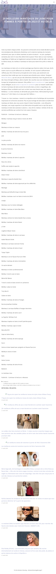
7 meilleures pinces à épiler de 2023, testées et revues (16, 383)
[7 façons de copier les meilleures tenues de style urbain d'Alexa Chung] (28, 394)
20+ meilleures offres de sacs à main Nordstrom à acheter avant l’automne (24, 408)
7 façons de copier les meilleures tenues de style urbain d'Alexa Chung (23, 398)
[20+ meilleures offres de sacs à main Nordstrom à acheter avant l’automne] (28, 405)
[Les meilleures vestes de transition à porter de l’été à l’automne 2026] (28, 442)
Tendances (5, 381)
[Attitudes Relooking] (4, 2)
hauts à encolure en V (38, 82)
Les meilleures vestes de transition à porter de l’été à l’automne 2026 (23, 446)
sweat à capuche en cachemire (25, 84)
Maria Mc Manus (6, 77)
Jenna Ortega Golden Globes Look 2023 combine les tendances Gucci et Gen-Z (21, 385)
